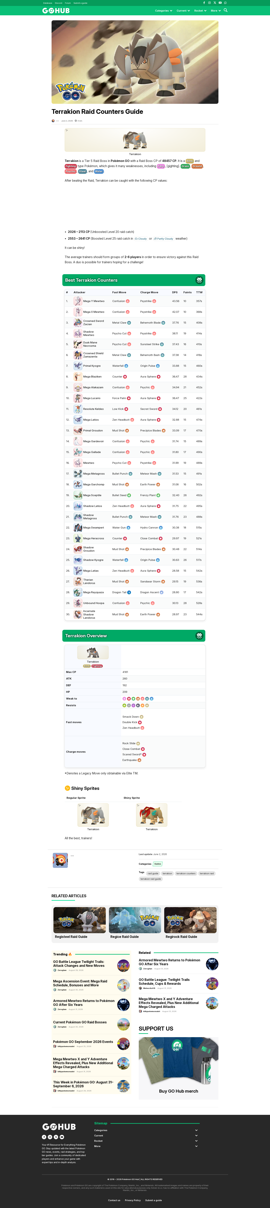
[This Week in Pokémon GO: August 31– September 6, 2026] (123, 1086)
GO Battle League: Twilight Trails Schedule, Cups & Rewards (164, 982)
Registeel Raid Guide (71, 937)
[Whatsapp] (225, 3)
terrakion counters (186, 873)
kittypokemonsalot (66, 1046)
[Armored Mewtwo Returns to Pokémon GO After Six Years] (123, 1005)
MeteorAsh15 (149, 988)
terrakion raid (207, 873)
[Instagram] (209, 3)
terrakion (167, 873)
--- (57, 121)
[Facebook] (204, 3)
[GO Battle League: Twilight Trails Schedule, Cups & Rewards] (212, 983)
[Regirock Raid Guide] (190, 920)
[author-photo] (55, 970)
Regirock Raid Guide (181, 937)
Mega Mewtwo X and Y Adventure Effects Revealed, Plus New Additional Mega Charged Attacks (83, 1063)
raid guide (153, 873)
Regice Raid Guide (124, 937)
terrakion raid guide (151, 879)
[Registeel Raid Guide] (79, 920)
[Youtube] (220, 3)
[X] (56, 1137)
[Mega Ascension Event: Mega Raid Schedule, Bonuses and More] (123, 985)
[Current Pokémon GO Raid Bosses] (123, 1024)
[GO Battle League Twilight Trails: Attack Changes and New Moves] (123, 965)
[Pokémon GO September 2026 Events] (123, 1044)
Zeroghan (62, 970)
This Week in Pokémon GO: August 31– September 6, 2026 (83, 1084)
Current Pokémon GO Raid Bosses (80, 1022)
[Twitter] (214, 3)
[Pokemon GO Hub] (56, 10)
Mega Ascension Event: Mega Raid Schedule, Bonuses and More (80, 983)
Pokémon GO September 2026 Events (83, 1042)
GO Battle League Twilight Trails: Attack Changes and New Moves (79, 964)
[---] (54, 120)
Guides (157, 864)
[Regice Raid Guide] (135, 920)
